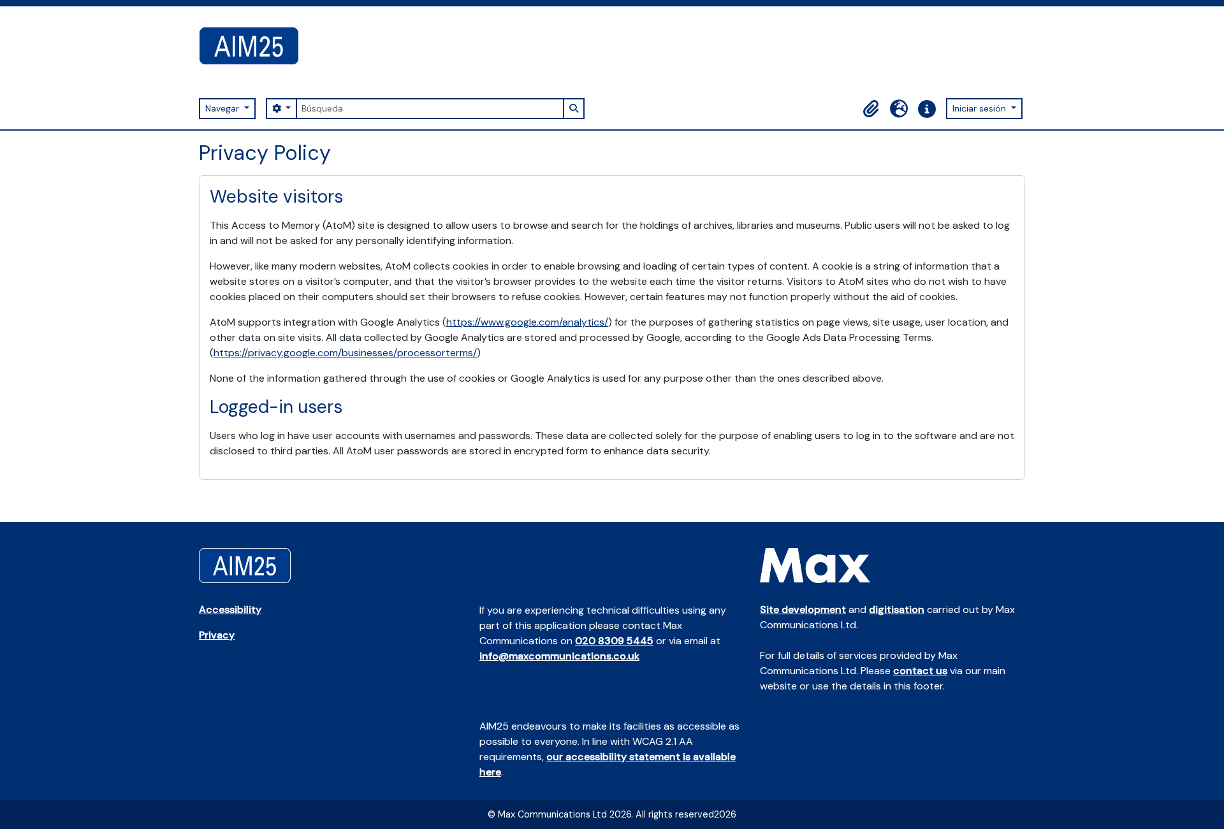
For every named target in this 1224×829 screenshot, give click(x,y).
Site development (803, 609)
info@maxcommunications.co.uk (559, 656)
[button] (871, 109)
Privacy (217, 635)
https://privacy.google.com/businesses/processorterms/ (345, 352)
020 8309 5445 (614, 640)
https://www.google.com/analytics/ (527, 322)
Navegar (223, 108)
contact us (920, 670)
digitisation (896, 609)
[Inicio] (254, 46)
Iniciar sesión (980, 108)
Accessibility (230, 609)
